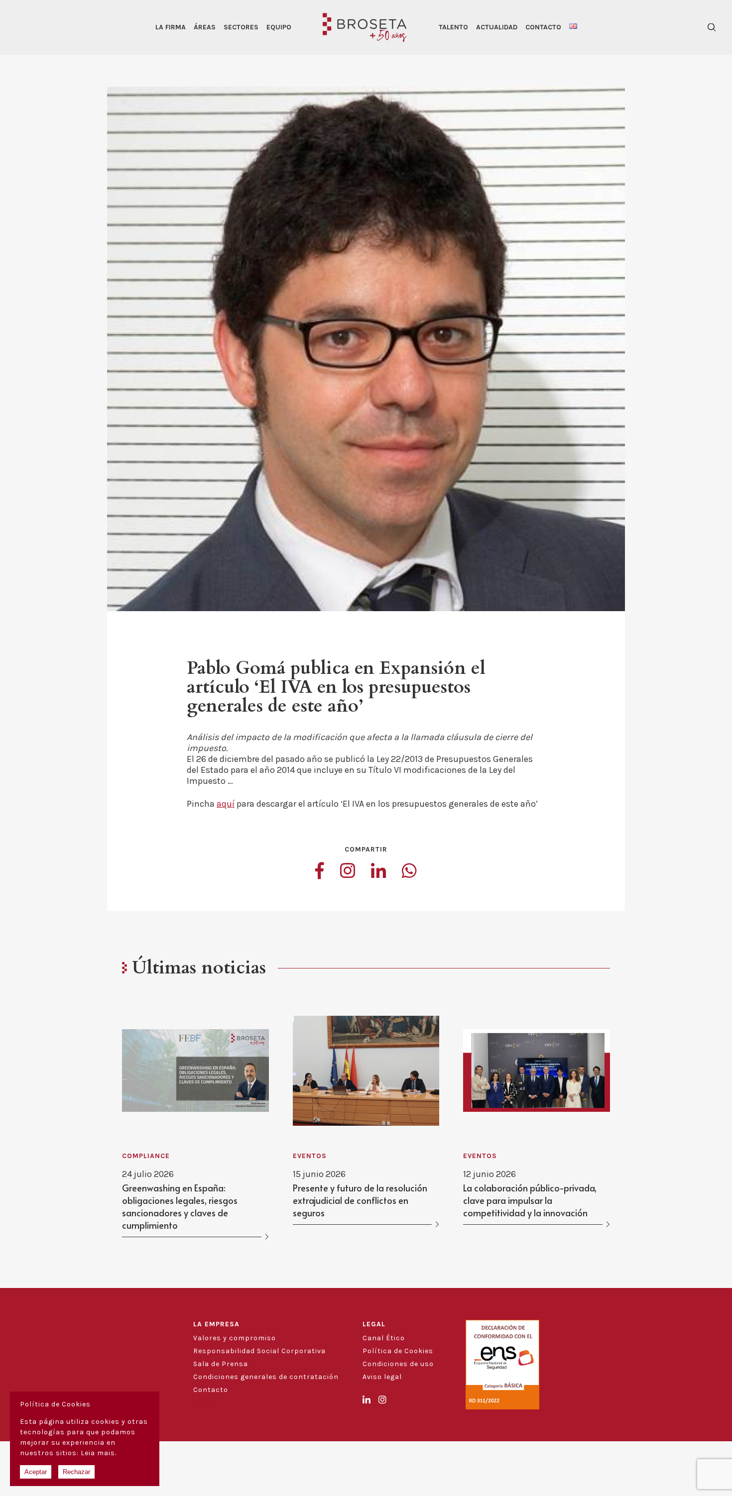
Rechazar (76, 1472)
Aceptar (35, 1472)
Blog (201, 1402)
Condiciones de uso (398, 1364)
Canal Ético (384, 1338)
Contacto (543, 27)
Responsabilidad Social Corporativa (259, 1351)
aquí (226, 803)
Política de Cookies (398, 1351)
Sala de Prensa (220, 1364)
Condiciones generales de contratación (266, 1377)
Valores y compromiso (234, 1338)
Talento (453, 27)
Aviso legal (382, 1377)
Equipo (278, 27)
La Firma (170, 27)
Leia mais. (99, 1453)
